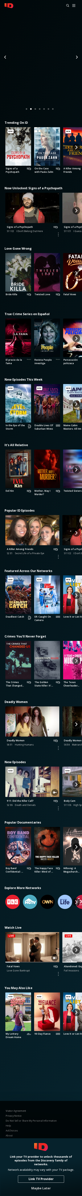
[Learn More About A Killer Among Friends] (58, 557)
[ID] (9, 5)
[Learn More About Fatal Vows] (58, 974)
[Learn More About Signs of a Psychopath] (58, 234)
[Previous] (5, 57)
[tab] (26, 109)
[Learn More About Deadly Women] (58, 748)
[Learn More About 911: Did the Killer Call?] (58, 808)
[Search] (66, 5)
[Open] (74, 6)
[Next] (76, 57)
